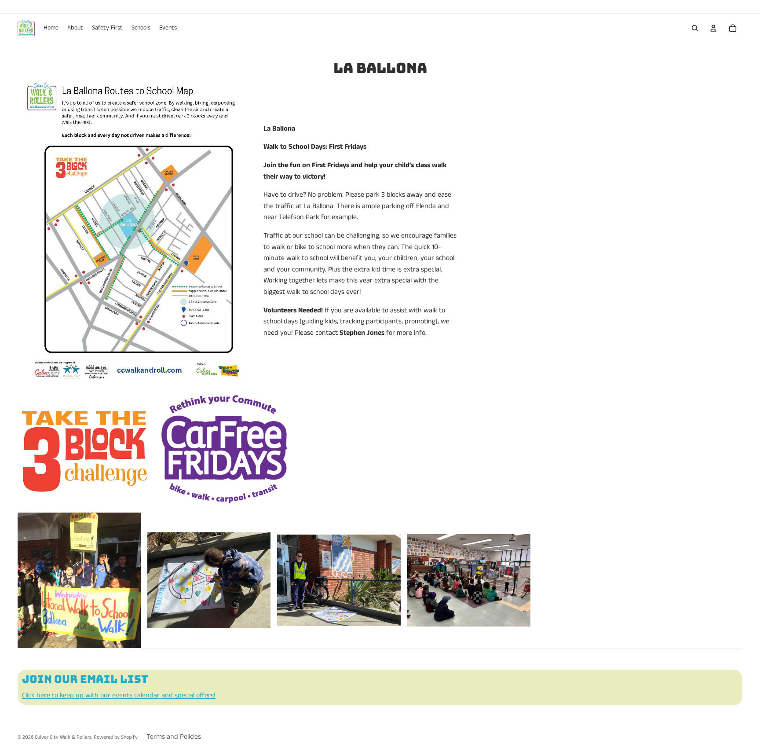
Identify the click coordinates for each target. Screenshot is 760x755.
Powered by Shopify (116, 737)
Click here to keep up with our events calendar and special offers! (119, 695)
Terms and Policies (173, 737)
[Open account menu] (713, 28)
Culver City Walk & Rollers (63, 737)
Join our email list (85, 679)
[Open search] (695, 28)
